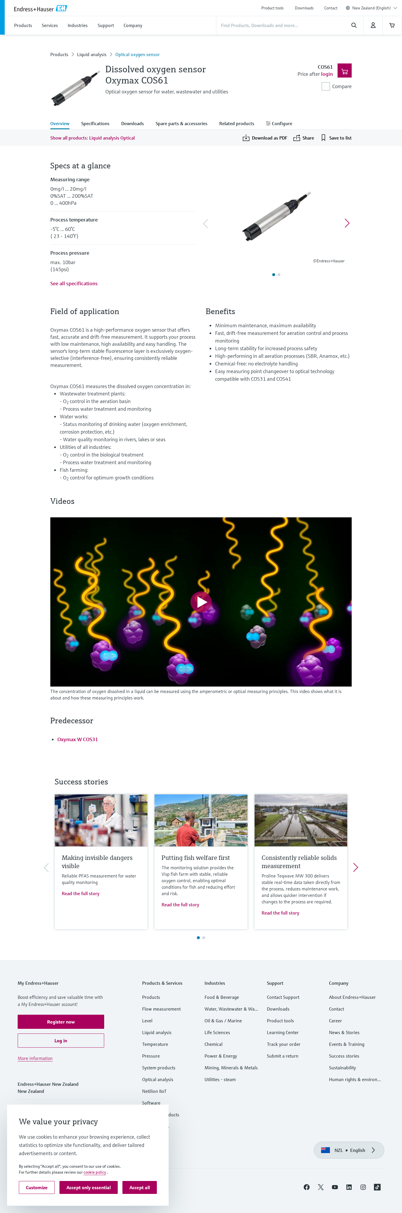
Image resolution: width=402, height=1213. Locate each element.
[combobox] (375, 8)
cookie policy (95, 1172)
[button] (61, 1022)
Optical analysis (157, 1079)
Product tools (272, 8)
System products (158, 1068)
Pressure (151, 1056)
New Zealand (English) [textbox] (371, 8)
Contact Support (283, 997)
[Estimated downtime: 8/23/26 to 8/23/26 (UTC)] (373, 25)
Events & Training (346, 1044)
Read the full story (80, 893)
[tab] (62, 124)
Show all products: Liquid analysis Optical (92, 138)
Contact (331, 8)
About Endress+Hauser (352, 997)
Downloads (304, 8)
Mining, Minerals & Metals (231, 1068)
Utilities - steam (220, 1079)
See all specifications (74, 283)
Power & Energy (221, 1056)
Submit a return (282, 1056)
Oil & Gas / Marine (223, 1021)
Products (59, 54)
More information (35, 1058)
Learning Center (283, 1032)
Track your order (283, 1044)
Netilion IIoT (154, 1091)
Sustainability (342, 1068)
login (327, 74)
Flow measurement (161, 1009)
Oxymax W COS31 (77, 739)
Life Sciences (217, 1032)
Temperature (155, 1044)
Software (151, 1103)
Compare (342, 86)
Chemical (213, 1044)
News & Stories (344, 1032)
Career (335, 1021)
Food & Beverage (222, 997)
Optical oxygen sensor (137, 54)
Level (147, 1021)
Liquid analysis (92, 54)
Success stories (344, 1056)
